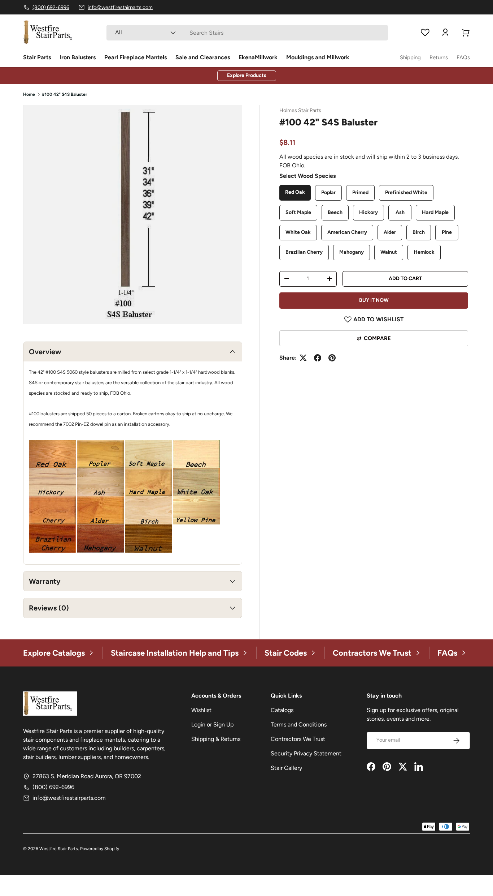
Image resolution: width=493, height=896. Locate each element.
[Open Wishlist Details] (425, 32)
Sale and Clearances (202, 57)
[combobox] (247, 32)
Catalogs (282, 710)
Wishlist (201, 710)
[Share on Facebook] (317, 358)
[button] (466, 32)
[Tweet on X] (303, 358)
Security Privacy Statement (306, 753)
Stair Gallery (286, 767)
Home (29, 94)
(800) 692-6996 (53, 787)
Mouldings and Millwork (317, 57)
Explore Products (246, 75)
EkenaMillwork (258, 57)
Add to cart (405, 278)
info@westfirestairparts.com (69, 797)
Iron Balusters (78, 57)
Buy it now (374, 300)
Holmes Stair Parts (300, 110)
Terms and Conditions (299, 724)
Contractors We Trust (298, 739)
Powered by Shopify (99, 848)
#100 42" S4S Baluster (64, 94)
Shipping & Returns (215, 739)
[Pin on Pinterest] (332, 358)
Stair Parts (37, 57)
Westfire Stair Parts (58, 848)
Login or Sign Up (212, 724)
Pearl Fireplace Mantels (135, 57)
